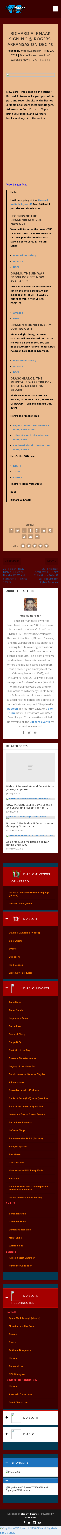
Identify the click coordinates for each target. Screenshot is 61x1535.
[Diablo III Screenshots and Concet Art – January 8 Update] (30, 767)
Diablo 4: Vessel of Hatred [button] (31, 877)
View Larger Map (16, 184)
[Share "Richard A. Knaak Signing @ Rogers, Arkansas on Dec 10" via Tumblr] (30, 530)
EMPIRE (17, 477)
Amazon (18, 366)
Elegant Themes (30, 1513)
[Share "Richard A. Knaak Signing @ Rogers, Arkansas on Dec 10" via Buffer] (50, 530)
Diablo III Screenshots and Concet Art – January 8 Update (30, 788)
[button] (30, 1480)
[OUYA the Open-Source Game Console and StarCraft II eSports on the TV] (30, 799)
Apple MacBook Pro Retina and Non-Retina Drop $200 (28, 843)
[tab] (30, 876)
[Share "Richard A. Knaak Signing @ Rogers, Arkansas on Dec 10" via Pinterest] (37, 530)
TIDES (16, 471)
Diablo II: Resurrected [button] (24, 1299)
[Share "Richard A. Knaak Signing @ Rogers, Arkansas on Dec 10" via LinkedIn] (43, 530)
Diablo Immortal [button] (36, 988)
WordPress (30, 1517)
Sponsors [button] (20, 1462)
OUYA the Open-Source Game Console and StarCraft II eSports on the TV (29, 806)
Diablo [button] (28, 1434)
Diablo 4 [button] (29, 918)
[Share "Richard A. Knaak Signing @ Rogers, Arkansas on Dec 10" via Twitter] (17, 530)
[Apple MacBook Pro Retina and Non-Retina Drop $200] (30, 836)
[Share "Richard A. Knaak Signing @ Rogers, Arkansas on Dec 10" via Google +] (24, 530)
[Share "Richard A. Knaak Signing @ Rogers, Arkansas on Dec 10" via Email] (30, 537)
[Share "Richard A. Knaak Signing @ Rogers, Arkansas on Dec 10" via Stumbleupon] (24, 537)
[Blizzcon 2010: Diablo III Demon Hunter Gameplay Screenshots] (30, 817)
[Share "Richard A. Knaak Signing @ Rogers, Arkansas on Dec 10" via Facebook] (11, 530)
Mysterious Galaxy (24, 255)
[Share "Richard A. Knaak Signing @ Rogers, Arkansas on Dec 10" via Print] (37, 537)
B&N (16, 267)
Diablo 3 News (29, 55)
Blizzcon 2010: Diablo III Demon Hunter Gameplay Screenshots (29, 825)
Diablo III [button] (30, 1417)
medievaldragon (31, 51)
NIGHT (17, 465)
